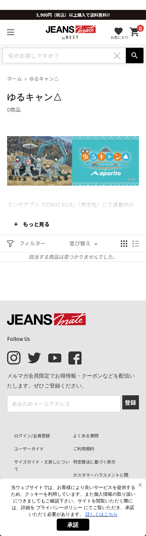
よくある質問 (86, 435)
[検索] (135, 55)
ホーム (14, 78)
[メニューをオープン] (10, 32)
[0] (134, 32)
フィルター (32, 243)
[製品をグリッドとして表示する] (124, 243)
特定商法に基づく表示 (94, 462)
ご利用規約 (83, 448)
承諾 (73, 524)
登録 (130, 402)
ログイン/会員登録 (32, 435)
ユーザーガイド (29, 448)
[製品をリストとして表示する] (136, 243)
